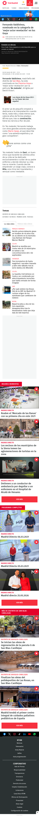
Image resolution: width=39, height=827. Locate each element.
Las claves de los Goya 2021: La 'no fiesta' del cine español (7, 99)
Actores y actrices (9, 217)
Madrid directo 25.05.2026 (19, 580)
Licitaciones (20, 790)
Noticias (5, 8)
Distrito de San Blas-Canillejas (13, 214)
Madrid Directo (7, 410)
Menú (36, 3)
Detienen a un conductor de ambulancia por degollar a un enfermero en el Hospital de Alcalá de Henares (19, 468)
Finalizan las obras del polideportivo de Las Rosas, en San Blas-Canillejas (19, 662)
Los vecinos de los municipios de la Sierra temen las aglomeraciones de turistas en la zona (19, 430)
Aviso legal (19, 804)
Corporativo (19, 764)
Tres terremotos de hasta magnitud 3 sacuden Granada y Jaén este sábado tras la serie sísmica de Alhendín (6, 262)
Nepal (14, 301)
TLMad (14, 8)
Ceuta (14, 244)
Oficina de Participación (20, 797)
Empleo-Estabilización (19, 787)
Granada (15, 259)
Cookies (19, 807)
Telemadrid (19, 746)
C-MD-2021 (19, 13)
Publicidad (19, 780)
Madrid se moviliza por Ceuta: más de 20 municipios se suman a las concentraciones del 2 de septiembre (6, 247)
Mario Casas (13, 131)
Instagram (14, 19)
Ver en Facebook (4, 734)
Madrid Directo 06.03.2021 (19, 521)
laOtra (20, 753)
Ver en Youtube (30, 734)
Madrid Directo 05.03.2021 (19, 550)
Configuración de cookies (19, 810)
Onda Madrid (24, 8)
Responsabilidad (19, 770)
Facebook (3, 19)
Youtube (31, 19)
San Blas (16, 81)
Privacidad (19, 800)
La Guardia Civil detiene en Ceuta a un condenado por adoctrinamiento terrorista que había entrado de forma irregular (6, 275)
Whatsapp (36, 19)
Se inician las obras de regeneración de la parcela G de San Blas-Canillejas (19, 626)
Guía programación (19, 756)
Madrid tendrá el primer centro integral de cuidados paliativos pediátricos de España (19, 697)
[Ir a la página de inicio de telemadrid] (10, 3)
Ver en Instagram (14, 734)
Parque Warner (18, 229)
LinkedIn (25, 19)
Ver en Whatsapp (34, 734)
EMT (13, 286)
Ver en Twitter (10, 734)
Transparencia (19, 773)
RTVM (19, 740)
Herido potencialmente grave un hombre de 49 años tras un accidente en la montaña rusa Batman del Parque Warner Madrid (6, 232)
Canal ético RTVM (19, 793)
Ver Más (19, 499)
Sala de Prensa (19, 766)
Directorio (19, 777)
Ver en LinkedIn (24, 734)
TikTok (19, 19)
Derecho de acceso (19, 783)
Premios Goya (24, 83)
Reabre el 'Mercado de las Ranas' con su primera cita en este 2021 (19, 397)
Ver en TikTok (20, 734)
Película (30, 217)
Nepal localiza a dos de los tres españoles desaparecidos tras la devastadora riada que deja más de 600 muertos (6, 305)
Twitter (8, 19)
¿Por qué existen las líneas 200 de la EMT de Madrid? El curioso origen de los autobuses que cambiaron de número (6, 290)
